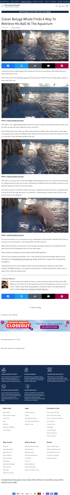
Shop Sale (6, 470)
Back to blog (36, 307)
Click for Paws (51, 424)
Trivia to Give (51, 421)
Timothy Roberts (15, 27)
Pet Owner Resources (31, 455)
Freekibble (50, 427)
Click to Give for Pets (53, 412)
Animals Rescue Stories (32, 446)
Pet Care (27, 461)
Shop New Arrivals (8, 473)
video (25, 78)
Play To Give (15, 1)
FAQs (4, 421)
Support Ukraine (52, 458)
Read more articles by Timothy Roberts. (34, 289)
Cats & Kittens (29, 449)
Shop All (5, 446)
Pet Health (28, 458)
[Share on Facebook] (8, 65)
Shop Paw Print (7, 452)
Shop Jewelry (7, 467)
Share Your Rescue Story (32, 470)
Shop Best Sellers (8, 449)
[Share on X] (21, 65)
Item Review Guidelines (32, 421)
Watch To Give (38, 1)
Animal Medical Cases (53, 452)
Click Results (7, 430)
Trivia (47, 1)
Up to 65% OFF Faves (49, 327)
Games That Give (52, 433)
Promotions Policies (31, 418)
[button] (2, 6)
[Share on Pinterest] (62, 65)
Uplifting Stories (30, 464)
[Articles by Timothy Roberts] (4, 284)
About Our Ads (29, 424)
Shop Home (6, 461)
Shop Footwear (7, 458)
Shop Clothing (7, 455)
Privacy (27, 415)
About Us (5, 424)
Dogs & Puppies (29, 452)
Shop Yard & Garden (9, 464)
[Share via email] (48, 65)
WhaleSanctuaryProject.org (22, 259)
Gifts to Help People (53, 446)
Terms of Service (30, 412)
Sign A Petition (51, 436)
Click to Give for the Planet (55, 418)
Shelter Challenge (64, 1)
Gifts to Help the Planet (54, 449)
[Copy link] (35, 65)
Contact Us (6, 418)
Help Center (6, 412)
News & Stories (26, 1)
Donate (53, 1)
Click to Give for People (54, 415)
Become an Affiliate (9, 427)
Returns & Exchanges (9, 415)
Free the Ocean (51, 430)
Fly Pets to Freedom (53, 455)
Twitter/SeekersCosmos (15, 121)
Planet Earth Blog (30, 467)
